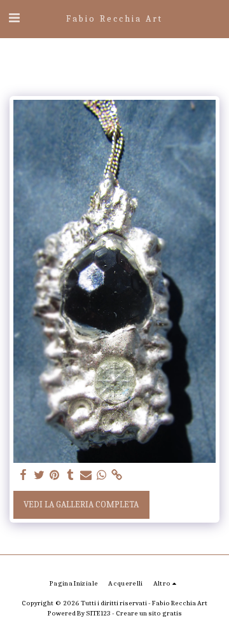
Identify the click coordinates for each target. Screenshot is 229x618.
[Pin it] (54, 475)
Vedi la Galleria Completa (81, 504)
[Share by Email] (86, 475)
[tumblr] (70, 475)
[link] (117, 475)
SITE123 (98, 613)
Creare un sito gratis (149, 613)
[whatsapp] (102, 475)
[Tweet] (39, 475)
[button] (14, 18)
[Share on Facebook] (23, 475)
